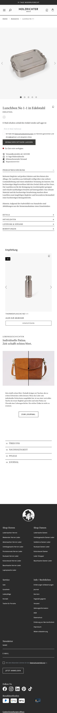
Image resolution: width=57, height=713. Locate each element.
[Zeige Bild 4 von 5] (32, 97)
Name (5, 644)
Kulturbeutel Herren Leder (12, 561)
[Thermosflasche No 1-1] (28, 282)
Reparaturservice (12, 162)
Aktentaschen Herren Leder (12, 542)
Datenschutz (38, 617)
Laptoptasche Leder (9, 570)
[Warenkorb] (53, 10)
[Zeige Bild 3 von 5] (28, 97)
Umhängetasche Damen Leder (44, 537)
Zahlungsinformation (41, 608)
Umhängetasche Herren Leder (13, 547)
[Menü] (4, 10)
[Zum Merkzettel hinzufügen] (53, 107)
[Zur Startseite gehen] (28, 10)
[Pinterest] (24, 689)
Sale (4, 585)
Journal (14, 462)
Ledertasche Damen (40, 533)
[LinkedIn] (18, 689)
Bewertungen (9, 229)
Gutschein (6, 589)
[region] (28, 63)
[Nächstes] (55, 63)
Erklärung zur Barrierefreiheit (44, 622)
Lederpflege (7, 594)
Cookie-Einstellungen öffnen (13, 712)
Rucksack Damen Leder (42, 547)
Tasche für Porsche (9, 603)
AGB (9, 137)
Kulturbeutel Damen (41, 551)
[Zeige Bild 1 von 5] (20, 97)
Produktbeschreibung (14, 170)
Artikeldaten (9, 219)
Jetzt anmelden (13, 670)
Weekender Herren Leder (11, 537)
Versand (36, 603)
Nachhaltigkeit (18, 450)
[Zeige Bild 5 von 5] (36, 97)
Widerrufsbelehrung (41, 631)
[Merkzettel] (47, 10)
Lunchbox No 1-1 (28, 19)
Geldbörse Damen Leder (42, 542)
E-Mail (6, 653)
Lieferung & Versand (13, 224)
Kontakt (5, 599)
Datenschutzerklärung (37, 663)
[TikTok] (30, 689)
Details (6, 215)
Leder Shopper (39, 556)
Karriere (36, 594)
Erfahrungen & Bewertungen (44, 585)
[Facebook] (5, 689)
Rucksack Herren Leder (11, 556)
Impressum (37, 627)
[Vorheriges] (2, 63)
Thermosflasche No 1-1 (17, 314)
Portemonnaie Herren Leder (12, 551)
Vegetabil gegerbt (40, 599)
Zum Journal (28, 414)
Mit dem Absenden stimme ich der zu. (26, 663)
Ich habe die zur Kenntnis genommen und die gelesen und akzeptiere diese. (30, 135)
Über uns (14, 443)
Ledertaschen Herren (10, 533)
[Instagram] (11, 689)
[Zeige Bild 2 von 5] (24, 97)
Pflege (13, 456)
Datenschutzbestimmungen (24, 134)
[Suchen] (10, 10)
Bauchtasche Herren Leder (12, 565)
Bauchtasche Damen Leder (43, 561)
